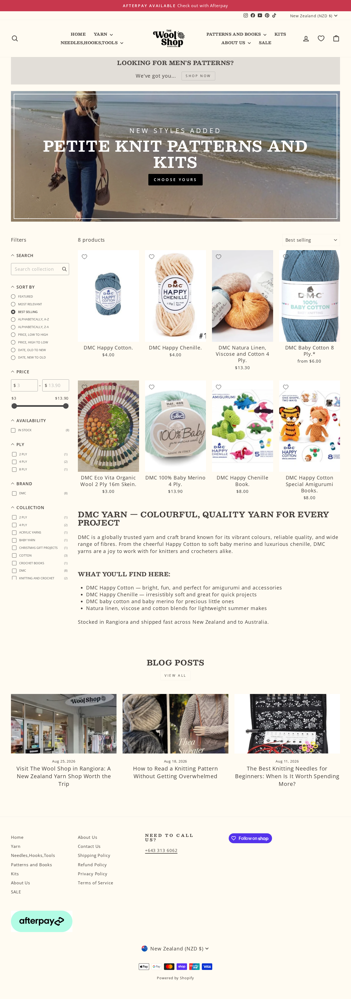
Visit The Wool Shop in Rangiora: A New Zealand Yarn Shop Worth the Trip (63, 776)
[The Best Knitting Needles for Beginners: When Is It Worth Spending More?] (287, 724)
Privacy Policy (92, 873)
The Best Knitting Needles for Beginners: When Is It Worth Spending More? (287, 776)
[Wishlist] (321, 38)
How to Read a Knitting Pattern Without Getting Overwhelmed (175, 772)
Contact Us (89, 846)
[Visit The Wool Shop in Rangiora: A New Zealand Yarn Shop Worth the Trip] (64, 724)
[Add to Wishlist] (84, 256)
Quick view (108, 335)
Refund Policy (92, 864)
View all (175, 675)
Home (78, 34)
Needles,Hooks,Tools (90, 42)
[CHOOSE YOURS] (175, 156)
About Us (234, 42)
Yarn (101, 34)
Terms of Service (95, 882)
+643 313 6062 (161, 850)
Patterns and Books (234, 34)
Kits (280, 34)
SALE (265, 42)
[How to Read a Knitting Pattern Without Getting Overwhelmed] (175, 724)
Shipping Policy (94, 855)
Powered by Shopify (175, 978)
